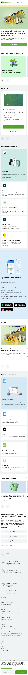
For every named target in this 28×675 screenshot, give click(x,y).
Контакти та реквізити (6, 619)
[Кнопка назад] (2, 80)
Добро (2, 643)
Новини (3, 600)
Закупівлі (3, 609)
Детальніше (22, 6)
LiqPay (3, 646)
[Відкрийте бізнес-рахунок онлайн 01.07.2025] (16, 27)
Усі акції (24, 323)
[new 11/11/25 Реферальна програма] (19, 27)
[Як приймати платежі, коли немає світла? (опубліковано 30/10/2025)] (14, 27)
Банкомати (15, 536)
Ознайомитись (11, 593)
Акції (2, 641)
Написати (9, 586)
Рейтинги (3, 607)
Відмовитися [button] (7, 672)
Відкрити (13, 126)
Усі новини (22, 478)
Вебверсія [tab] (12, 282)
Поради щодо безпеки (6, 626)
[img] (6, 2)
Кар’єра (3, 624)
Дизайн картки (5, 650)
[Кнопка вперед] (7, 80)
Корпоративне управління (7, 602)
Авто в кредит (4, 648)
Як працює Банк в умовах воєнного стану (11, 633)
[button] (26, 2)
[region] (14, 113)
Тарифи (3, 621)
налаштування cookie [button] (6, 668)
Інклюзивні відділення (9, 545)
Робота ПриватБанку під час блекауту (11, 635)
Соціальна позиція (5, 611)
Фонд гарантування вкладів (8, 628)
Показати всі (6, 653)
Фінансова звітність (6, 604)
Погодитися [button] (21, 672)
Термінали (15, 541)
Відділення (15, 531)
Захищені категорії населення (8, 631)
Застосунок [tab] (4, 282)
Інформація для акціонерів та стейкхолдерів (12, 613)
